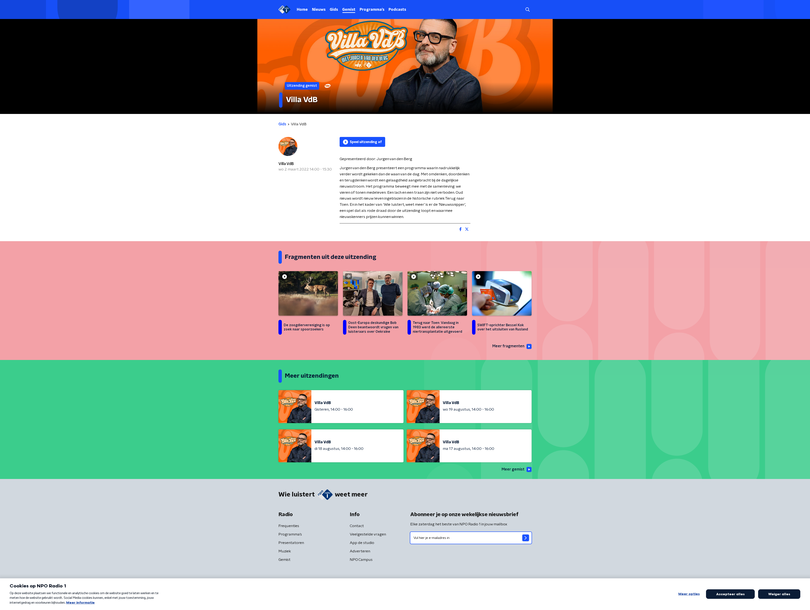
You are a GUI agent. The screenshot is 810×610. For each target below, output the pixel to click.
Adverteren (360, 551)
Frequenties (288, 526)
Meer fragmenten (508, 346)
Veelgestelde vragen (368, 534)
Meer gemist (513, 469)
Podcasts (397, 10)
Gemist (348, 10)
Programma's (372, 10)
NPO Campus (361, 560)
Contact (357, 526)
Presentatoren (291, 543)
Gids (334, 10)
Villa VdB (286, 164)
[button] (527, 10)
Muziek (284, 551)
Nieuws (318, 10)
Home (302, 10)
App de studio (362, 543)
